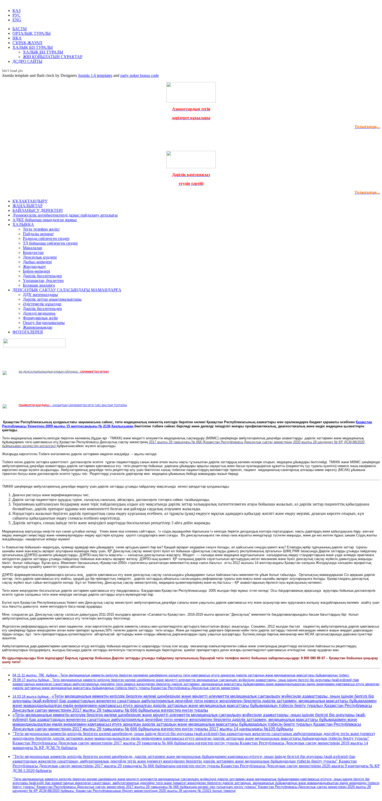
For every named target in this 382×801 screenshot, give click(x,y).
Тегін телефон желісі (41, 229)
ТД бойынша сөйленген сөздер (50, 243)
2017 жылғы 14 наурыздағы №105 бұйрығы (251, 729)
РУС (16, 15)
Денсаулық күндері (40, 257)
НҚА (17, 38)
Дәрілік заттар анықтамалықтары (52, 299)
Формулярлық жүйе (40, 318)
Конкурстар (33, 252)
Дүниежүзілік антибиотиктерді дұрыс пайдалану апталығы (65, 215)
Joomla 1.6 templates (95, 75)
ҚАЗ (16, 10)
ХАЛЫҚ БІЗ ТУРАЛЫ (32, 47)
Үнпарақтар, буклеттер (43, 280)
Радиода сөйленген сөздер (46, 238)
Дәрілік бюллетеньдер (42, 276)
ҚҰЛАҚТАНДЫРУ (30, 201)
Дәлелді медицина (39, 313)
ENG (16, 20)
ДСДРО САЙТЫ (27, 61)
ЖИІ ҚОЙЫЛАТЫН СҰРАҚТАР (52, 57)
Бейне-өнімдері (36, 271)
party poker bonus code (139, 75)
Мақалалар (32, 248)
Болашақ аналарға (39, 285)
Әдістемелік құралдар (42, 304)
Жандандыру (34, 266)
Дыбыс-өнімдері (37, 262)
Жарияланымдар (37, 327)
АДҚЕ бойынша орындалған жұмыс (44, 220)
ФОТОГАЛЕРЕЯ (27, 332)
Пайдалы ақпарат (38, 234)
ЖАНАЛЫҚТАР (27, 206)
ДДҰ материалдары (40, 294)
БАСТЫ (19, 28)
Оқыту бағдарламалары (44, 322)
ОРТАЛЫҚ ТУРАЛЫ (31, 33)
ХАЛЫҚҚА (23, 224)
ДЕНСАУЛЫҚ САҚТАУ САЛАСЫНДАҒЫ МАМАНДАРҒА (66, 290)
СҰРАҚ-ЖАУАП (27, 43)
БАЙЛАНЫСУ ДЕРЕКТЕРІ (37, 210)
